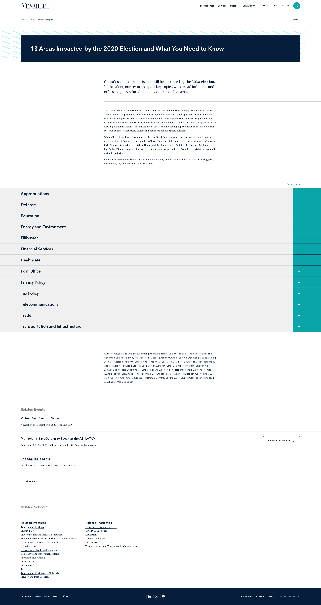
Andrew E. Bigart (158, 353)
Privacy (270, 596)
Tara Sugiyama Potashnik (135, 369)
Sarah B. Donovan (188, 357)
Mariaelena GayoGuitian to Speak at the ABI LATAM (58, 438)
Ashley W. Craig (168, 357)
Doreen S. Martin (156, 365)
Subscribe (26, 596)
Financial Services (95, 538)
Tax (23, 569)
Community (249, 6)
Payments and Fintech (33, 557)
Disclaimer (259, 596)
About (265, 6)
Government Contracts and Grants (39, 542)
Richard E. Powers (159, 369)
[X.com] (156, 596)
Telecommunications (32, 527)
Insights (234, 6)
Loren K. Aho (117, 377)
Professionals (207, 6)
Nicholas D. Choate (149, 357)
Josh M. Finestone (113, 361)
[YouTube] (163, 596)
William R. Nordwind (197, 365)
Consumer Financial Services (101, 527)
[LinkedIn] (149, 596)
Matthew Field (207, 357)
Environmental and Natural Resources (41, 534)
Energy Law (27, 530)
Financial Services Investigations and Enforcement (48, 538)
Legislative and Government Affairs (40, 553)
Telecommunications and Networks (40, 573)
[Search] (296, 5)
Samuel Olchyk (112, 369)
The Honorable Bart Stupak (149, 373)
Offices (275, 6)
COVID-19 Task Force (97, 530)
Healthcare (91, 542)
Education (91, 534)
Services (222, 6)
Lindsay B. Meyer (175, 365)
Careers (285, 6)
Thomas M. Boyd (197, 353)
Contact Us (246, 596)
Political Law (28, 561)
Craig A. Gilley (174, 361)
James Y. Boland (178, 353)
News (55, 596)
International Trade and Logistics (39, 550)
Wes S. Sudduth (125, 381)
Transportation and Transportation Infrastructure (112, 546)
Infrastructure (28, 546)
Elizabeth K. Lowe (193, 373)
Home (23, 19)
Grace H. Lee (139, 365)
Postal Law (27, 565)
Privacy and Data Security (35, 576)
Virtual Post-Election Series (40, 418)
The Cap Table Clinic (35, 459)
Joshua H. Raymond (122, 373)
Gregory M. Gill (157, 361)
